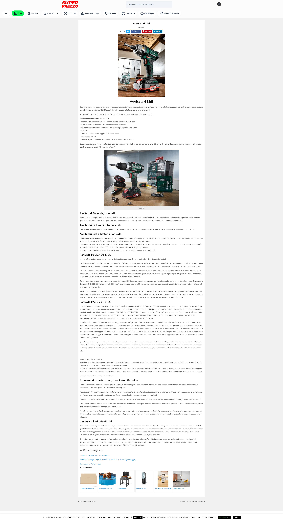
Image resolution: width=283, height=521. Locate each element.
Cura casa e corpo (90, 13)
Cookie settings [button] (224, 517)
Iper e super (147, 13)
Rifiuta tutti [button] (137, 517)
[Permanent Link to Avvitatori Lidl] (141, 65)
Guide (142, 27)
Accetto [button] (237, 517)
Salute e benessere (169, 13)
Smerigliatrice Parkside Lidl (90, 464)
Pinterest (148, 31)
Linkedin (159, 31)
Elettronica (128, 13)
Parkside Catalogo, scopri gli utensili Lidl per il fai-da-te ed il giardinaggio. (108, 459)
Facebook (136, 31)
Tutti (6, 13)
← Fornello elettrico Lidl (86, 501)
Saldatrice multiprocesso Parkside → (192, 501)
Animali (32, 13)
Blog (18, 13)
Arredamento (50, 13)
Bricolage (70, 13)
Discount (110, 13)
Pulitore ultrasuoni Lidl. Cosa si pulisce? (95, 455)
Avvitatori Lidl (141, 23)
